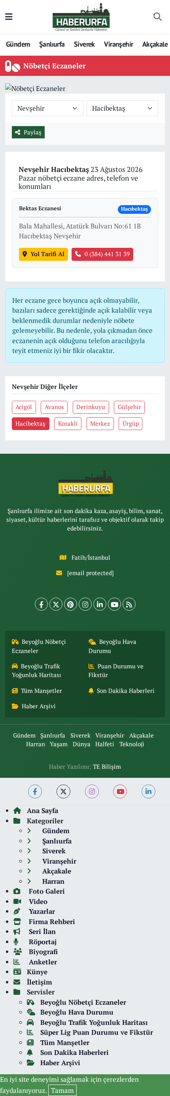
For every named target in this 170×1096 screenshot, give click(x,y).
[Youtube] (114, 604)
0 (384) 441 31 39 (107, 254)
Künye (37, 971)
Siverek (84, 44)
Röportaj (42, 941)
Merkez (100, 423)
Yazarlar (41, 911)
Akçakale (155, 44)
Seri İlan (41, 931)
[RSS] (129, 604)
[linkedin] (148, 791)
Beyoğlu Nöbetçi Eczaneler (39, 646)
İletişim (39, 982)
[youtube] (120, 791)
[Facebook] (41, 604)
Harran (35, 744)
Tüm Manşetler (41, 690)
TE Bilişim (107, 766)
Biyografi (42, 951)
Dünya (82, 744)
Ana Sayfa (42, 810)
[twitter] (63, 791)
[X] (55, 604)
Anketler (42, 961)
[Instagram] (85, 604)
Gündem (18, 44)
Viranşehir (118, 44)
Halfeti (104, 744)
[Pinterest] (70, 604)
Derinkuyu (90, 407)
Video (37, 901)
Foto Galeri (46, 891)
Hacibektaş (30, 423)
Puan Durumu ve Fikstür (116, 670)
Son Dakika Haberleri (126, 690)
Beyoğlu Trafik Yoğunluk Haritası (36, 670)
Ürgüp (131, 423)
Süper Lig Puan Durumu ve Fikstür (96, 1032)
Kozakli (68, 423)
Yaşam (59, 744)
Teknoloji (131, 744)
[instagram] (92, 791)
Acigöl (23, 407)
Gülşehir (129, 407)
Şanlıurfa (52, 44)
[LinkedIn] (99, 604)
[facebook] (35, 791)
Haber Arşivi (39, 706)
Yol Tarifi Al (47, 254)
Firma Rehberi (51, 921)
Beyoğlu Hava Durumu (113, 646)
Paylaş (33, 132)
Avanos (54, 407)
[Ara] (157, 17)
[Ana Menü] (9, 16)
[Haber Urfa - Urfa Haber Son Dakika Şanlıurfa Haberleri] (81, 16)
